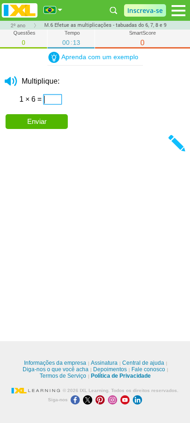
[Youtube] (126, 399)
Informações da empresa (55, 363)
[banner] (19, 10)
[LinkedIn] (138, 399)
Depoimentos (110, 369)
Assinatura (104, 363)
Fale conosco (148, 369)
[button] (11, 81)
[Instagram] (114, 399)
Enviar (37, 121)
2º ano (18, 25)
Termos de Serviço (63, 376)
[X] (89, 399)
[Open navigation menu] (178, 10)
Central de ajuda (143, 363)
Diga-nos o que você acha (56, 369)
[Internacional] (53, 9)
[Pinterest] (101, 399)
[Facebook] (77, 399)
